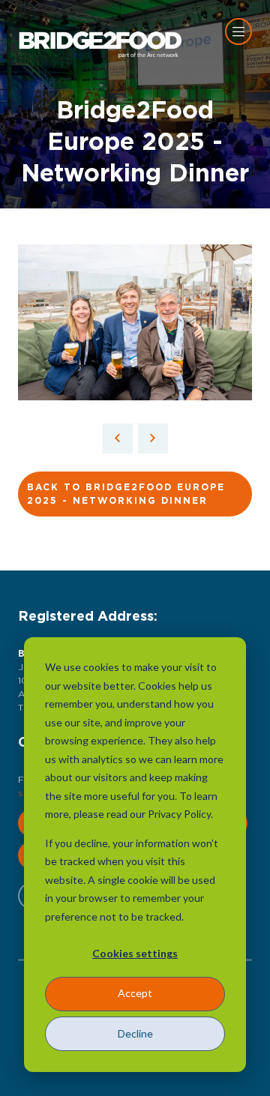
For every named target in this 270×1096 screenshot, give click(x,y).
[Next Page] (153, 439)
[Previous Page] (118, 439)
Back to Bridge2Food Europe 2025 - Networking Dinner (126, 494)
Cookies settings (135, 953)
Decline (135, 1033)
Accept (135, 993)
